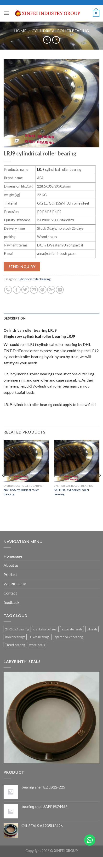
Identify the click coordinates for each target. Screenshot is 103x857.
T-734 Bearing (39, 637)
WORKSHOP (15, 584)
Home (20, 30)
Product (10, 574)
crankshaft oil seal (45, 629)
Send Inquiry (22, 266)
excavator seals (72, 629)
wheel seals (37, 645)
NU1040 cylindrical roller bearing (71, 492)
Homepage (13, 556)
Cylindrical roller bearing (60, 30)
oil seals (92, 629)
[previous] (3, 485)
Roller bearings (15, 637)
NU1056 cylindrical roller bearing (21, 492)
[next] (99, 485)
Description (15, 318)
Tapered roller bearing (68, 637)
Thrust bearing (15, 645)
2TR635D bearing (17, 629)
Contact (10, 593)
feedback (11, 602)
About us (11, 565)
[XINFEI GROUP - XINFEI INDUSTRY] (51, 13)
